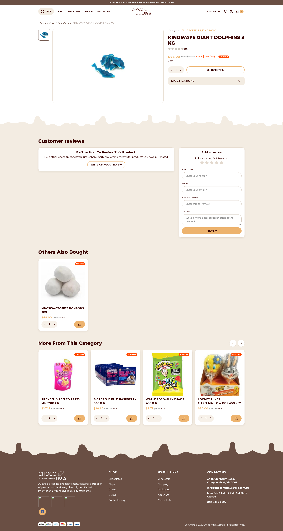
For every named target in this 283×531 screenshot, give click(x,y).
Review (186, 211)
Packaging (164, 489)
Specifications (182, 81)
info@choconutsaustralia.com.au (228, 487)
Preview (212, 231)
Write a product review (106, 164)
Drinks (112, 489)
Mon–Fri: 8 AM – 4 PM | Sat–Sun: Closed (227, 495)
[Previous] (232, 343)
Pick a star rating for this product (211, 158)
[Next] (241, 343)
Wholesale (74, 11)
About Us (163, 495)
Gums (112, 495)
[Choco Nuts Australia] (141, 11)
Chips (112, 484)
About (61, 11)
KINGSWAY (208, 30)
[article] (63, 295)
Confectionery (117, 500)
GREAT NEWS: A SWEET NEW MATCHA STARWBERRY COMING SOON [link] (141, 2)
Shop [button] (49, 11)
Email (185, 183)
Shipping (88, 11)
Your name (188, 169)
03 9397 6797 (213, 11)
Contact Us (103, 11)
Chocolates (115, 479)
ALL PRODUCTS (191, 30)
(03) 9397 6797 (216, 502)
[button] (226, 11)
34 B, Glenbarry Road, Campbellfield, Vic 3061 (222, 481)
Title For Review (190, 197)
